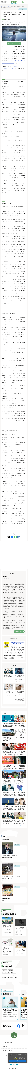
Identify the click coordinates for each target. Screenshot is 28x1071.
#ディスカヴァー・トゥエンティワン (10, 979)
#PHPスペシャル (6, 975)
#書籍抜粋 (16, 22)
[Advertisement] (14, 555)
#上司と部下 (13, 975)
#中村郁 (4, 22)
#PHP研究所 (10, 977)
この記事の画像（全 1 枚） (15, 43)
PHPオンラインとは (7, 1042)
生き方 (17, 844)
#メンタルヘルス (6, 972)
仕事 (23, 9)
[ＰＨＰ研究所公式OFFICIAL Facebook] (18, 1026)
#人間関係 (22, 22)
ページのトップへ (14, 1036)
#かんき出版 (10, 22)
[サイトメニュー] (26, 2)
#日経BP (4, 977)
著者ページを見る (18, 631)
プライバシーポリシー (14, 1058)
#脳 (16, 977)
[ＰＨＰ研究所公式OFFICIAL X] (23, 1025)
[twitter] (8, 536)
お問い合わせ (6, 1046)
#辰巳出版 (13, 972)
